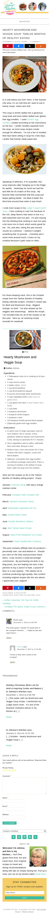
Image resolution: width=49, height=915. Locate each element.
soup (38, 595)
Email (5, 806)
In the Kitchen (20, 593)
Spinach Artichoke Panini (22, 501)
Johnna (20, 647)
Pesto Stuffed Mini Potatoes (27, 541)
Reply (9, 638)
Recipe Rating (8, 768)
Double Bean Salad (17, 515)
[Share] (19, 46)
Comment (7, 776)
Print (26, 352)
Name (5, 798)
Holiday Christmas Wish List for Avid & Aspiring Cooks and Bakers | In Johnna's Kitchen (24, 688)
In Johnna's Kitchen (16, 730)
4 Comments (35, 42)
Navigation (24, 21)
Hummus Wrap (18, 485)
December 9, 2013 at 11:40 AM (29, 649)
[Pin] (8, 46)
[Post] (30, 46)
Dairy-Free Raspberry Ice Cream (26, 535)
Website (6, 814)
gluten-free (29, 595)
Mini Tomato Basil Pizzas (20, 528)
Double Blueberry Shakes (20, 521)
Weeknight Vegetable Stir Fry (22, 508)
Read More (40, 874)
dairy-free (18, 595)
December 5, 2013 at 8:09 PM (25, 622)
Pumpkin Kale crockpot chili (25, 495)
